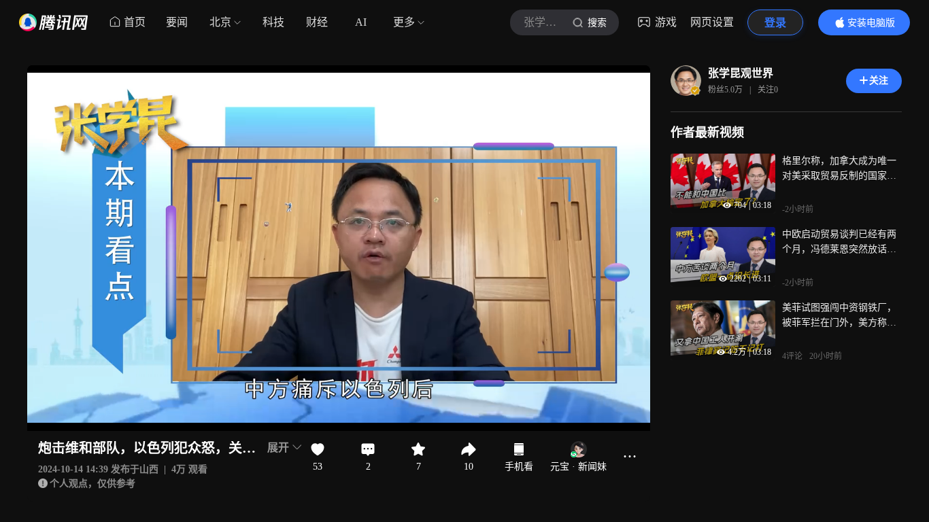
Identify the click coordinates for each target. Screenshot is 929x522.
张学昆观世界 (740, 73)
